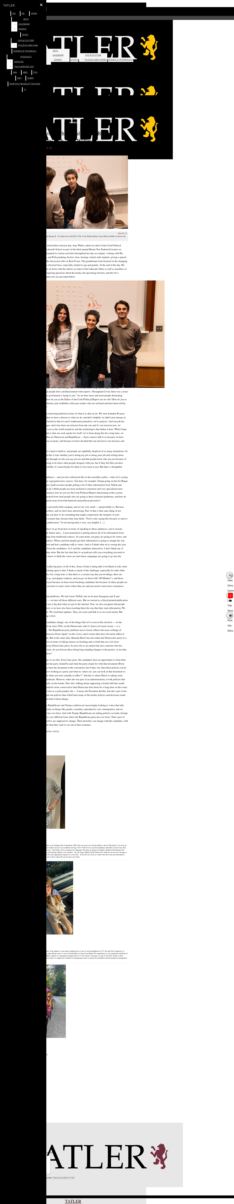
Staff (36, 72)
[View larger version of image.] (73, 192)
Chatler (18, 62)
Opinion (35, 13)
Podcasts (26, 57)
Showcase (75, 122)
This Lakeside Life (24, 66)
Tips (26, 89)
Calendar (57, 55)
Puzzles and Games (95, 60)
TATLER (9, 5)
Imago (16, 72)
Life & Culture (93, 55)
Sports (74, 60)
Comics (58, 60)
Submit (31, 78)
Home (15, 13)
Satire (20, 78)
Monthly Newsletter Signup (26, 84)
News (25, 13)
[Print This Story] (229, 615)
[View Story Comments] (229, 575)
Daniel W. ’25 (122, 233)
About (26, 72)
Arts (55, 51)
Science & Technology (120, 60)
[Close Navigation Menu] (41, 5)
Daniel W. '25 (122, 381)
